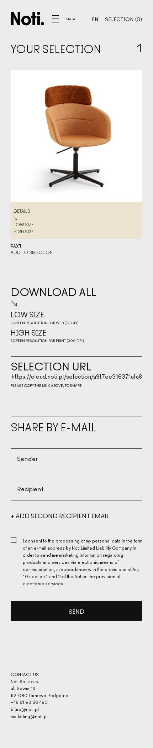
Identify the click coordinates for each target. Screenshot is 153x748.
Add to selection (32, 252)
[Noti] (27, 18)
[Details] (76, 136)
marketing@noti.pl (29, 716)
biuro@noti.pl (25, 709)
